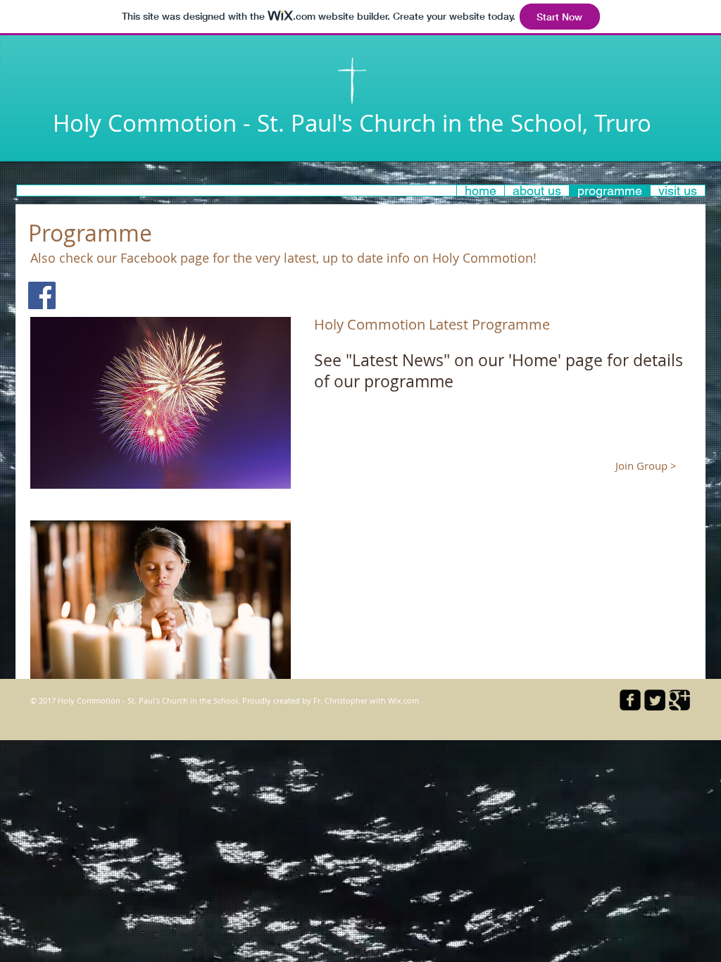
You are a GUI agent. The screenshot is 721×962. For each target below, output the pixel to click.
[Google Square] (679, 700)
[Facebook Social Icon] (42, 295)
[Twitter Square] (654, 700)
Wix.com (403, 700)
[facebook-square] (630, 700)
